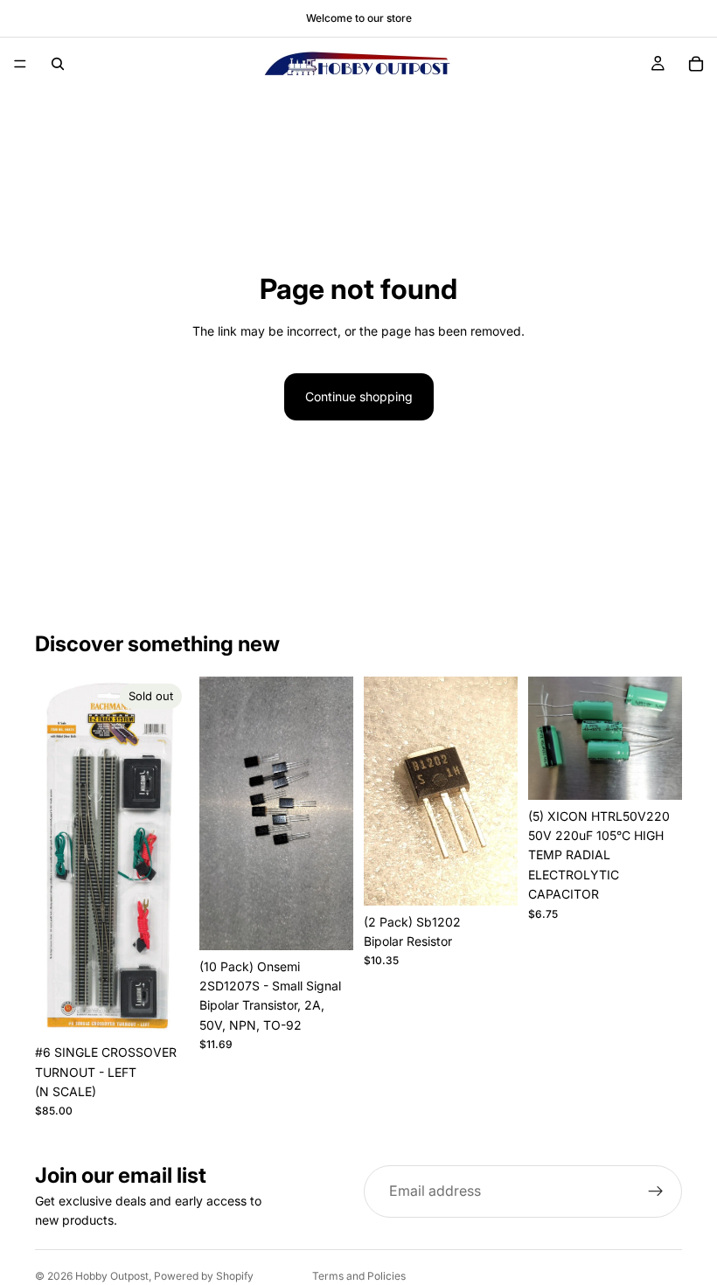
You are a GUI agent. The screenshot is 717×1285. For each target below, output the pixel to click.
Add (341, 922)
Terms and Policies (359, 1275)
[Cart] (696, 64)
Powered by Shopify (204, 1275)
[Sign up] (655, 1191)
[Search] (57, 64)
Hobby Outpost (112, 1275)
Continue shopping (359, 396)
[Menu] (20, 64)
